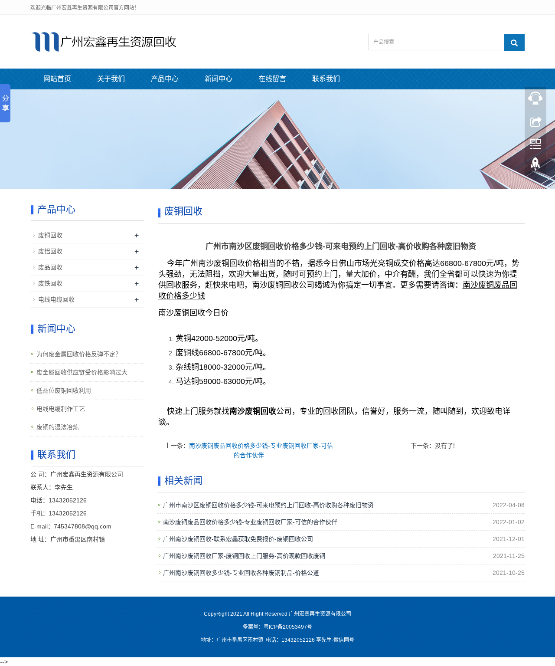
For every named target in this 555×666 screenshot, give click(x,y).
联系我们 (326, 78)
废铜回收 (50, 235)
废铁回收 (50, 283)
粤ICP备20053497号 (288, 627)
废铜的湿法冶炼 (57, 426)
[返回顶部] (535, 166)
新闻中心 (218, 78)
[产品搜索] (514, 42)
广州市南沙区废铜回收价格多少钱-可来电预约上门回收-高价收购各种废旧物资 (268, 505)
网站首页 (57, 78)
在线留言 (272, 78)
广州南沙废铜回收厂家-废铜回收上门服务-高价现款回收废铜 (244, 555)
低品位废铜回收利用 (63, 390)
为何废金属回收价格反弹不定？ (78, 354)
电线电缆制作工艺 (60, 408)
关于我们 (111, 78)
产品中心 (165, 78)
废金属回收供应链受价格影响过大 (81, 372)
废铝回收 (50, 251)
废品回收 (50, 267)
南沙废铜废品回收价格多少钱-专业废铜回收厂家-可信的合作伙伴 (250, 521)
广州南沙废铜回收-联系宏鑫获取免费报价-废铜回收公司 (238, 538)
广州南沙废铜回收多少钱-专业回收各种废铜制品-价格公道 (241, 572)
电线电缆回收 (56, 299)
